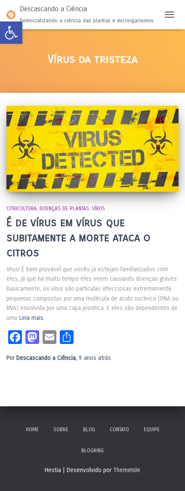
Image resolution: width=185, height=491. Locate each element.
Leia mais (31, 318)
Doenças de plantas (64, 209)
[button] (11, 32)
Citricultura (21, 209)
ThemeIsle (126, 470)
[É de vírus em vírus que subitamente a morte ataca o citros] (92, 149)
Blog (89, 430)
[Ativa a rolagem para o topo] (168, 474)
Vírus (98, 209)
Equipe (152, 430)
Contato (119, 430)
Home (32, 430)
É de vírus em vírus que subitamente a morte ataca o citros (78, 237)
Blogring (92, 451)
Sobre (60, 430)
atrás (95, 358)
